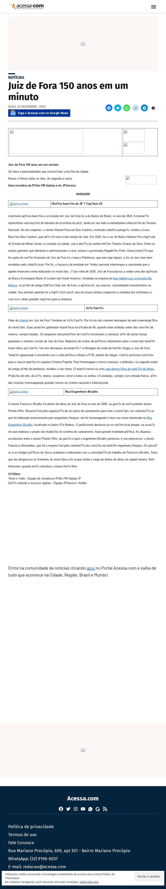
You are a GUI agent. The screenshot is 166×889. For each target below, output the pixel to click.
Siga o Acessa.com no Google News (43, 113)
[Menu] (154, 7)
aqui (91, 567)
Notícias (16, 77)
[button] (108, 107)
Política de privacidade (31, 826)
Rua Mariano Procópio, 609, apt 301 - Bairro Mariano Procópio (69, 850)
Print (153, 107)
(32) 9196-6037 (44, 858)
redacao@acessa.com (44, 866)
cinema (23, 320)
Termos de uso (22, 834)
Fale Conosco (21, 842)
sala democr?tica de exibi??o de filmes (129, 369)
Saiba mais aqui (89, 882)
